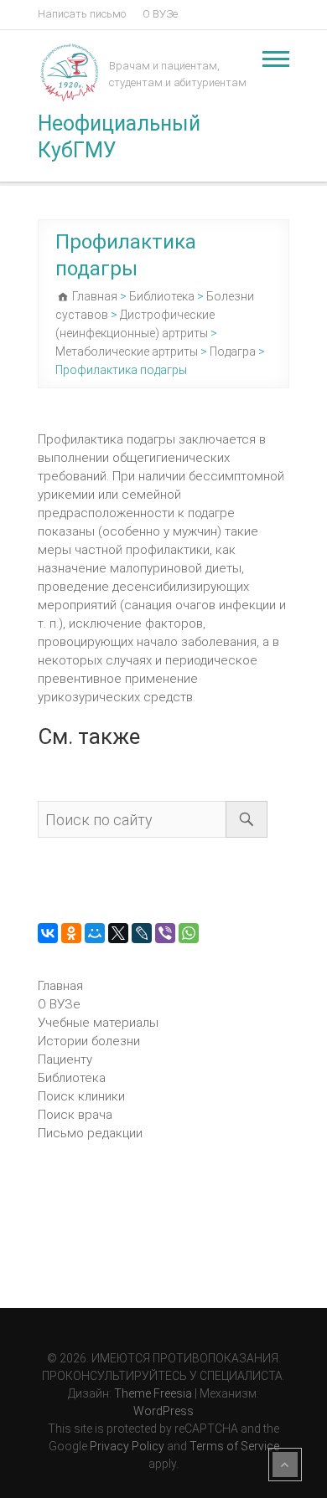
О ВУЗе (160, 14)
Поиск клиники (81, 1096)
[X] (118, 933)
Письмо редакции (90, 1133)
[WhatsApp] (189, 933)
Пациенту (65, 1059)
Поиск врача (75, 1114)
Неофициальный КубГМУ (119, 136)
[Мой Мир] (95, 933)
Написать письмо (82, 14)
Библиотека (72, 1077)
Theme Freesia (153, 1393)
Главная (60, 985)
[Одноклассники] (71, 933)
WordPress (163, 1411)
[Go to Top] (285, 1464)
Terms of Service (234, 1446)
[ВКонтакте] (48, 933)
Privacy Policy (127, 1446)
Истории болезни (89, 1041)
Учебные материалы (98, 1022)
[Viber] (165, 933)
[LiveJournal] (142, 933)
